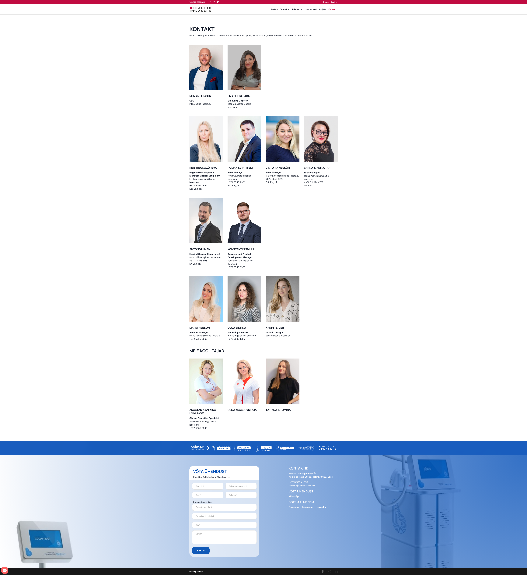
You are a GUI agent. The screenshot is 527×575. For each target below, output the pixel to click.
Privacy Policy (196, 571)
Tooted (283, 9)
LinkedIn (321, 507)
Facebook (294, 507)
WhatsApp (294, 496)
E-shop (326, 2)
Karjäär (322, 9)
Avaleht (274, 9)
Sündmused (311, 9)
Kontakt (332, 9)
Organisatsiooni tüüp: (202, 502)
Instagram (307, 507)
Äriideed (296, 9)
